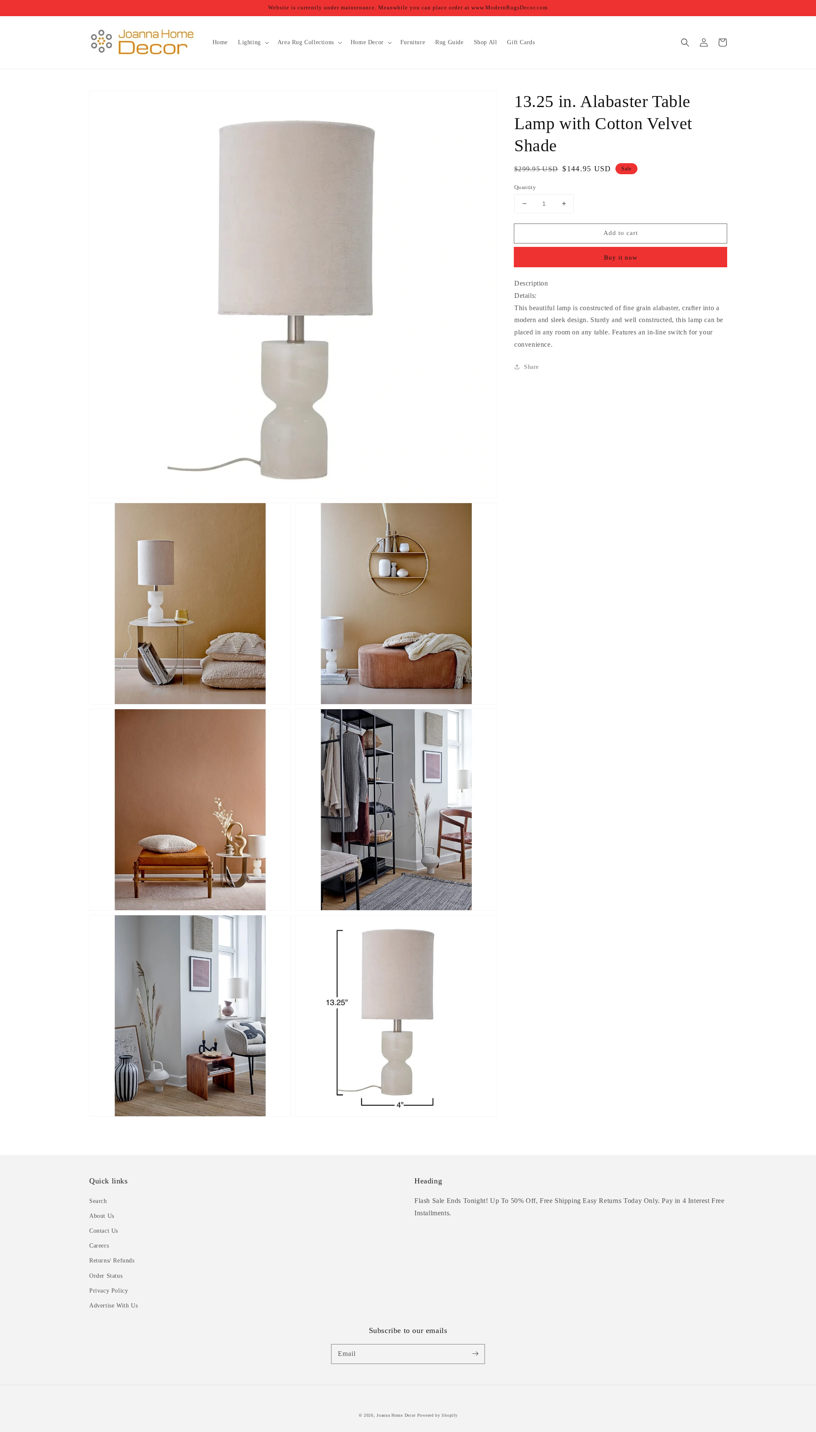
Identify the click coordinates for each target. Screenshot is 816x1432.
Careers (99, 1245)
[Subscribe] (475, 1353)
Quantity (525, 187)
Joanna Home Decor (396, 1415)
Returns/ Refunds (112, 1260)
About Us (101, 1216)
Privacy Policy (108, 1291)
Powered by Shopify (437, 1415)
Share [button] (531, 366)
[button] (685, 42)
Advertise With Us (113, 1305)
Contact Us (103, 1231)
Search (98, 1201)
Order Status (105, 1276)
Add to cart (621, 232)
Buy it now (621, 257)
